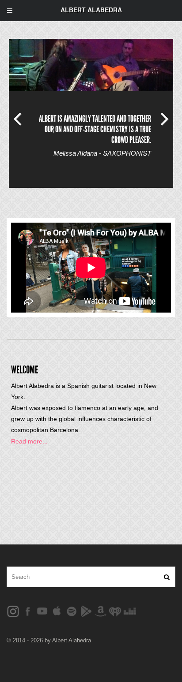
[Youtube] (42, 610)
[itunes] (56, 610)
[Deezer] (129, 610)
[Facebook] (13, 610)
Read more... (29, 441)
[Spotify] (71, 610)
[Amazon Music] (100, 610)
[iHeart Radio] (115, 610)
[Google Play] (86, 610)
